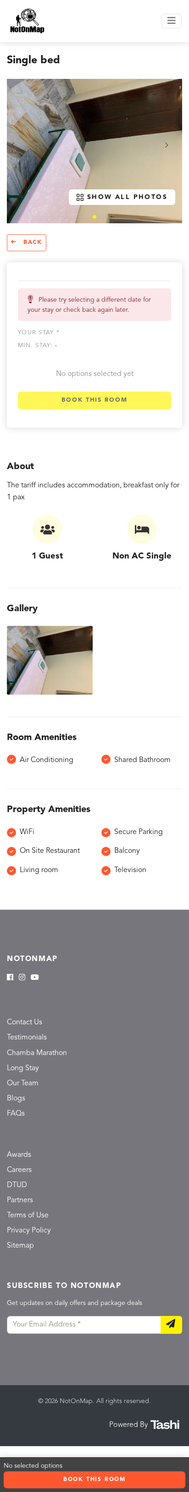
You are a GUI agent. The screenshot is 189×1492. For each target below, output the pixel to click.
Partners (20, 1200)
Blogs (16, 1098)
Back (31, 242)
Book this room (94, 400)
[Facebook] (10, 978)
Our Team (23, 1083)
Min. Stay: (37, 345)
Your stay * (39, 333)
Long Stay (23, 1068)
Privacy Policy (29, 1230)
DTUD (17, 1185)
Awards (19, 1155)
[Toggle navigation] (171, 21)
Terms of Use (28, 1215)
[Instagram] (22, 978)
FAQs (16, 1113)
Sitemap (20, 1245)
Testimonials (27, 1037)
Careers (19, 1170)
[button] (94, 217)
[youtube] (35, 978)
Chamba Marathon (37, 1053)
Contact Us (24, 1022)
